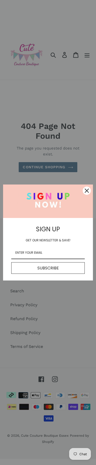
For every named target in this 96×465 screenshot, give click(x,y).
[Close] (87, 191)
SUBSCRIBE (48, 268)
